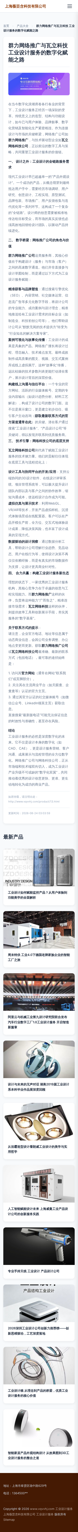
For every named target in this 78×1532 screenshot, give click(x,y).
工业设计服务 (64, 1509)
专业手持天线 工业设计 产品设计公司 (33, 1271)
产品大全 (22, 26)
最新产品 (13, 837)
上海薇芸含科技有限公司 (25, 6)
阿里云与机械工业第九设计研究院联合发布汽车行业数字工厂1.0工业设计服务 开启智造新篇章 (38, 1022)
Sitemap (9, 1519)
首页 (6, 26)
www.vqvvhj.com (42, 1509)
